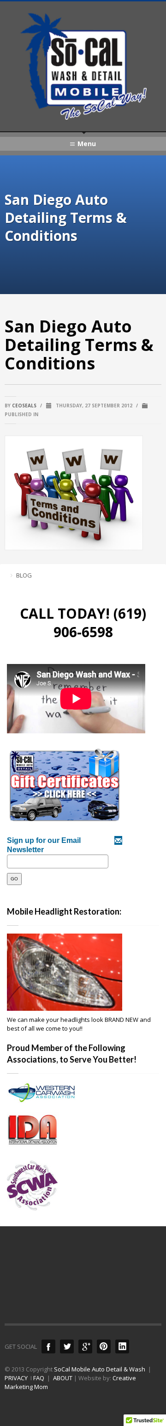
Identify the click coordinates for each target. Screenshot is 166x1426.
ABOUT (62, 1378)
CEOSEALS (24, 405)
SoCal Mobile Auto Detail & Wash (99, 1369)
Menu (86, 143)
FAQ (38, 1378)
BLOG (24, 575)
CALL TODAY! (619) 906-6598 (83, 622)
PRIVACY (16, 1378)
